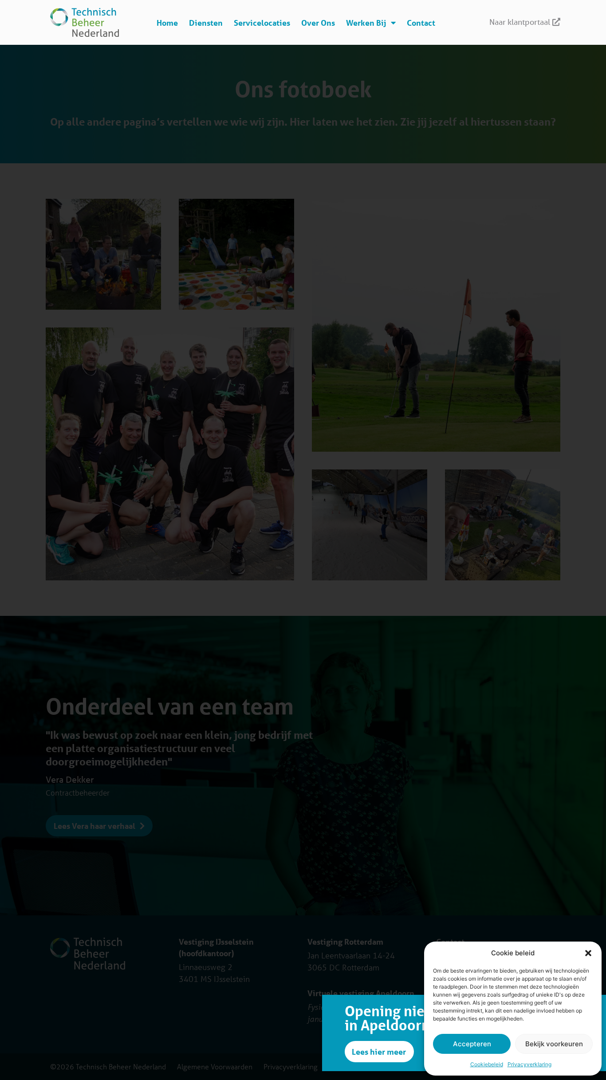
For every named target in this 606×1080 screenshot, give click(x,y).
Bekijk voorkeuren (554, 1044)
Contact (421, 23)
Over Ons (318, 23)
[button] (588, 953)
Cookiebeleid (486, 1064)
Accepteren (472, 1044)
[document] (303, 540)
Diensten (206, 23)
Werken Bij (366, 23)
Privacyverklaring (529, 1064)
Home (167, 23)
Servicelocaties (262, 23)
